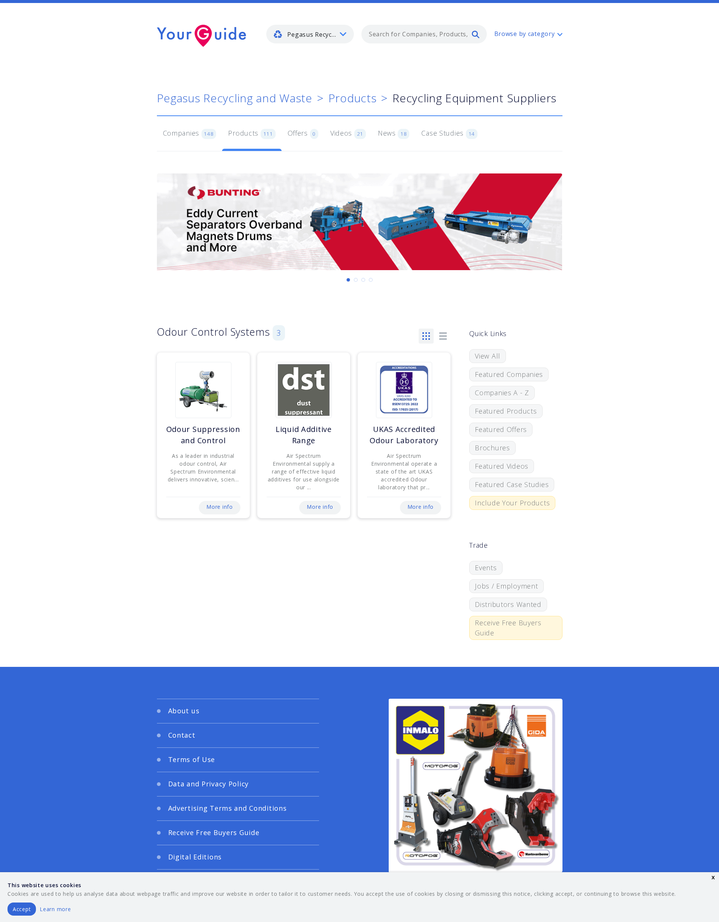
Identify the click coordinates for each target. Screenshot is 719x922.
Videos (346, 133)
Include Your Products (512, 502)
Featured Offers (501, 429)
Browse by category (524, 34)
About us (184, 710)
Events (486, 567)
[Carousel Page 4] (371, 280)
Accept (22, 909)
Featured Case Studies (512, 484)
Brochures (492, 447)
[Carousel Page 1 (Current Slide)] (348, 280)
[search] (475, 34)
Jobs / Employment (506, 585)
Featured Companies (509, 374)
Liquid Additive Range (304, 434)
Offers (302, 133)
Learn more (55, 909)
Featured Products (506, 410)
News (392, 133)
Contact (181, 735)
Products (352, 98)
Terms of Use (191, 759)
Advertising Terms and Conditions (227, 808)
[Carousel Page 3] (363, 280)
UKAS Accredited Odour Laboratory (404, 434)
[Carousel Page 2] (356, 280)
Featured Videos (501, 466)
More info (219, 506)
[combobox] (424, 34)
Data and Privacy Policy (208, 783)
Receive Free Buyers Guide (508, 627)
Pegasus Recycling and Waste (234, 98)
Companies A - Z (502, 392)
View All (487, 355)
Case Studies (448, 133)
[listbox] (310, 34)
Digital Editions (195, 856)
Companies (188, 133)
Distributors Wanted (508, 604)
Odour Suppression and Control (203, 434)
